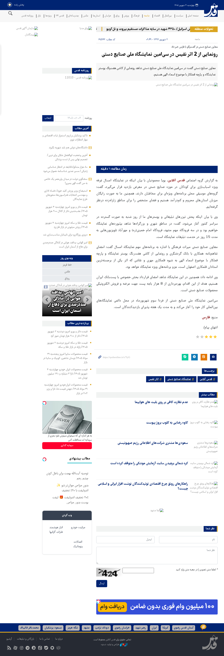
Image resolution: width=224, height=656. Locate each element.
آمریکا (165, 628)
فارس (206, 317)
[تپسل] (98, 601)
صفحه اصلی (193, 16)
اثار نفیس (153, 379)
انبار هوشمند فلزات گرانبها (56, 530)
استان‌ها (96, 16)
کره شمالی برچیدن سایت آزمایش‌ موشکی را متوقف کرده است (149, 463)
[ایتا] (40, 648)
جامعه (147, 16)
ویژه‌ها (48, 16)
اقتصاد (157, 16)
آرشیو (9, 639)
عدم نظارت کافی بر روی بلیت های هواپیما (161, 402)
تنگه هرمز (72, 628)
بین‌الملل (168, 16)
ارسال (101, 583)
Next (46, 300)
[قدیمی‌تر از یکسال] (204, 407)
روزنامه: (88, 118)
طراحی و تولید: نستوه (110, 644)
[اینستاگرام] (21, 648)
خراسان (108, 16)
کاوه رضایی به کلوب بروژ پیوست (167, 423)
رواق (117, 16)
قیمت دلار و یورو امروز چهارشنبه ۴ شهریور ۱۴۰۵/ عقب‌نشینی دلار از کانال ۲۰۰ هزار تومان (66, 211)
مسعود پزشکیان (53, 628)
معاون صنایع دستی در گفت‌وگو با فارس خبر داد (195, 47)
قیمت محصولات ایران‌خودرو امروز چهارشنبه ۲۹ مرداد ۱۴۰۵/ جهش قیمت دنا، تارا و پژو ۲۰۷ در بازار (66, 389)
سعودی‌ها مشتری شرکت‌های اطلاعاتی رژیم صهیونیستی (152, 443)
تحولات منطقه (203, 29)
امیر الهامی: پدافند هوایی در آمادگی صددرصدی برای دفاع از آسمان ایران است (67, 302)
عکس (85, 16)
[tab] (67, 258)
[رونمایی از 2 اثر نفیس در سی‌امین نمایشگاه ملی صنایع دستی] (157, 123)
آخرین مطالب (82, 128)
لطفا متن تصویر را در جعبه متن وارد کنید (197, 570)
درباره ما (59, 639)
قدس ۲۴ (60, 16)
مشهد (86, 628)
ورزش (126, 16)
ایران (154, 628)
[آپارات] (15, 648)
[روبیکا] (58, 648)
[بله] (46, 648)
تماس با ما (44, 639)
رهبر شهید (140, 628)
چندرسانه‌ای (73, 16)
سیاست (179, 16)
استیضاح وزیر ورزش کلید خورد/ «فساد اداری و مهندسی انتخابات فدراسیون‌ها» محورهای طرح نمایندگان (66, 195)
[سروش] (34, 648)
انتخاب (48, 118)
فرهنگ (136, 16)
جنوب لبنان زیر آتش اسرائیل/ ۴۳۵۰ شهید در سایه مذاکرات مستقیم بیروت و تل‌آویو (165, 29)
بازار (39, 16)
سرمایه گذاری (67, 445)
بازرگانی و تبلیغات (25, 639)
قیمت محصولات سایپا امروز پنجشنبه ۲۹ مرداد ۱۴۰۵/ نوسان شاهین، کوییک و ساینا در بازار (65, 358)
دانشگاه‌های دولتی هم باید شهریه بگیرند (68, 148)
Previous (87, 300)
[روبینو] (52, 648)
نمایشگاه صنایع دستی (179, 379)
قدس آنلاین (211, 12)
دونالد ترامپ (102, 628)
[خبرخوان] (9, 648)
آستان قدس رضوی (183, 628)
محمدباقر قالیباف (29, 628)
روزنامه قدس (27, 16)
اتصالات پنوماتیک (78, 544)
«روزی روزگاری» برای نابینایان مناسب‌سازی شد (65, 235)
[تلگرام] (27, 648)
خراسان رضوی (122, 628)
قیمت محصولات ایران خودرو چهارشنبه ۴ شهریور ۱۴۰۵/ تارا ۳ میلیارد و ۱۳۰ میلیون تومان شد (67, 374)
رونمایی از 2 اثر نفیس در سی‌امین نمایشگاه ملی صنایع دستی (160, 54)
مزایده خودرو (78, 528)
